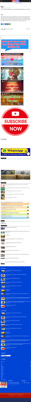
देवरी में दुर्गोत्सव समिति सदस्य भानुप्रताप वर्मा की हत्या (10, 305)
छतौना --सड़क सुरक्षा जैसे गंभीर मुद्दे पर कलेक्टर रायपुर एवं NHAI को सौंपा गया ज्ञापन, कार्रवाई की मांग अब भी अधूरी (17, 187)
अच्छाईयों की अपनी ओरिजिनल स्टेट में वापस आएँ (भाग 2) (11, 197)
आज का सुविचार (2, 361)
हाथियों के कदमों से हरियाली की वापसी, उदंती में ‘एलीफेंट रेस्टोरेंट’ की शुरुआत (8, 209)
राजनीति (2, 378)
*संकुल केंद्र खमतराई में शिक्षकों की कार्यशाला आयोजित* (10, 246)
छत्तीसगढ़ (2, 371)
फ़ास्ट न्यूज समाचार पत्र (3, 379)
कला (1, 362)
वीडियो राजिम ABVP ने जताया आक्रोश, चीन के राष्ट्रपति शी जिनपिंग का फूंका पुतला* (13, 282)
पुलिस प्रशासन (2, 373)
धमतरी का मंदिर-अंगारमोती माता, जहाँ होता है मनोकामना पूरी (11, 227)
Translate (8, 356)
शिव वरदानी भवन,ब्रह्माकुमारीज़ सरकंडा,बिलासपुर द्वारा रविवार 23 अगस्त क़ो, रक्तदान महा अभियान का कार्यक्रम (16, 184)
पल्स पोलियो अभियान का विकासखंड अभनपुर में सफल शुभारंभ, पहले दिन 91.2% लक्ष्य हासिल (14, 194)
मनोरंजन (2, 377)
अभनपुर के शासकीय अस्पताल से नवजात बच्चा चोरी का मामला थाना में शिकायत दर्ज (13, 270)
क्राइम (1, 365)
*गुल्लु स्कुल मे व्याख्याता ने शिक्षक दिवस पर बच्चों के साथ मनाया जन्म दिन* (12, 250)
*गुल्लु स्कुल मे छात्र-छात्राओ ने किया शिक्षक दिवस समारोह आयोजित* (12, 258)
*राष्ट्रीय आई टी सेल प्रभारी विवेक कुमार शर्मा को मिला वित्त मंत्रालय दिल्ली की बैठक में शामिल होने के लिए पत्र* (16, 274)
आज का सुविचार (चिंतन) (7, 235)
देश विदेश (2, 372)
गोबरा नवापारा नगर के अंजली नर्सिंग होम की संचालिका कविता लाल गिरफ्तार (12, 278)
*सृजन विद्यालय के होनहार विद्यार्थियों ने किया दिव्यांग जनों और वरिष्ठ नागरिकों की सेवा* (13, 242)
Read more (5, 204)
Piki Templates (3, 397)
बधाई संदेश (2, 374)
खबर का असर (2, 367)
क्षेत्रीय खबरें (2, 366)
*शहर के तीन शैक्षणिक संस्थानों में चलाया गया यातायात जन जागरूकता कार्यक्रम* (7, 29)
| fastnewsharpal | (16, 395)
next (1, 180)
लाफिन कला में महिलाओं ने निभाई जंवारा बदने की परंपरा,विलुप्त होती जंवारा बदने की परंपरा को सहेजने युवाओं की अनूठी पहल (17, 254)
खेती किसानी (2, 368)
